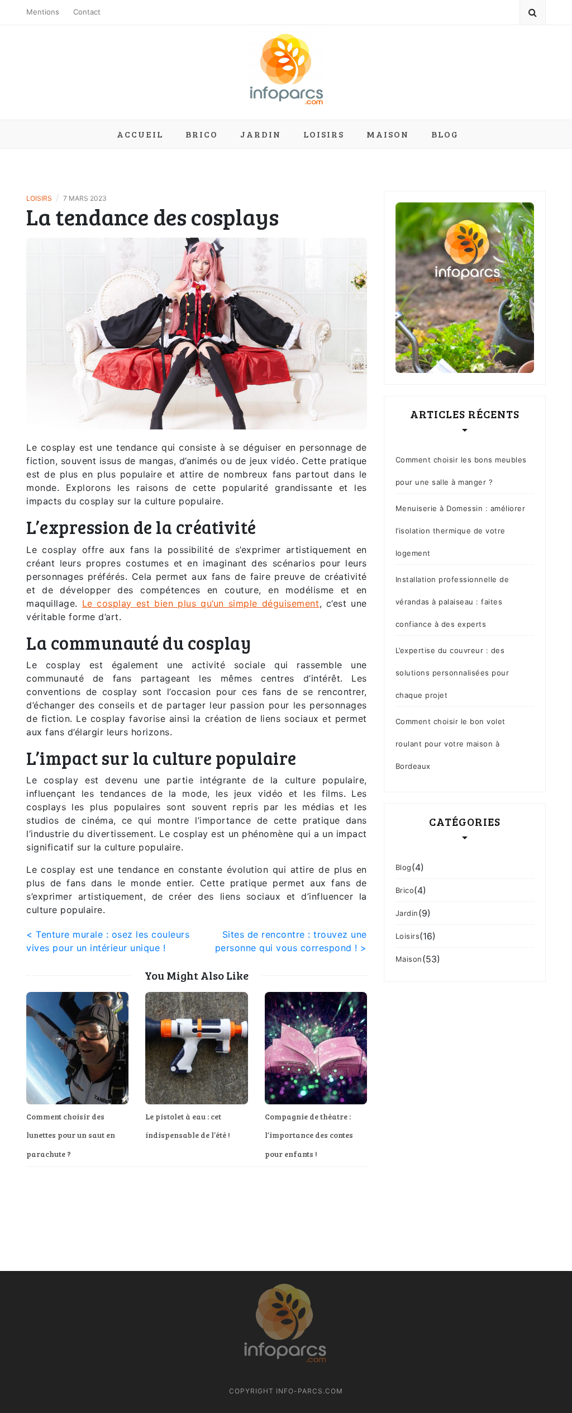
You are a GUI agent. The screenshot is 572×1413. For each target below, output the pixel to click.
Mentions (42, 11)
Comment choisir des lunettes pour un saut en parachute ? (70, 1135)
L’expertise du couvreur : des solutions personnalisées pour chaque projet (452, 673)
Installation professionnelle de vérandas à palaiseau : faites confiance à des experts (452, 601)
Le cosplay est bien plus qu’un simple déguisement (201, 603)
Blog (445, 134)
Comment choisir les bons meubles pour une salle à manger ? (461, 470)
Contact (87, 11)
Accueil (140, 134)
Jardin (260, 134)
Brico (201, 134)
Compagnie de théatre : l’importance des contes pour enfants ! (309, 1135)
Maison (387, 134)
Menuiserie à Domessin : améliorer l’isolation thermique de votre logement (460, 530)
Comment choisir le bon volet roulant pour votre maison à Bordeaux (450, 744)
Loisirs (323, 134)
